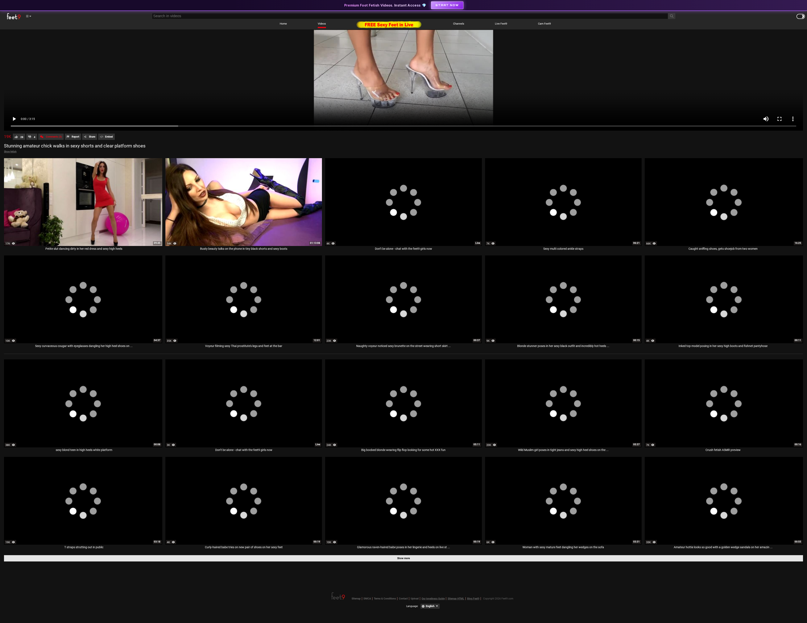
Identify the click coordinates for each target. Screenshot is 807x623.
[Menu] (28, 16)
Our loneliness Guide (433, 598)
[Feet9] (13, 16)
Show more (403, 558)
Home (283, 23)
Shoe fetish (10, 151)
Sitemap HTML (456, 598)
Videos (322, 23)
